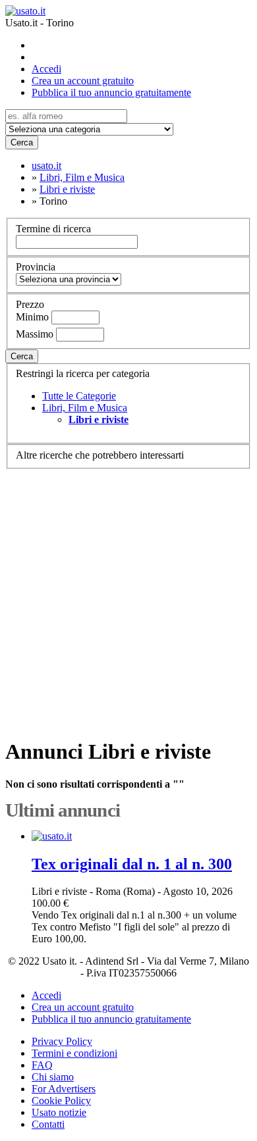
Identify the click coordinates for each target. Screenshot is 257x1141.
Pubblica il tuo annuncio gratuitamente (111, 92)
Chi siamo (53, 1076)
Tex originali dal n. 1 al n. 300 (132, 864)
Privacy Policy (62, 1041)
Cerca (22, 142)
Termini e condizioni (74, 1053)
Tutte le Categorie (79, 395)
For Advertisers (64, 1088)
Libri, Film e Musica (84, 407)
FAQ (42, 1065)
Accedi (46, 68)
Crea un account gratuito (83, 80)
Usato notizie (59, 1112)
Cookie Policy (61, 1100)
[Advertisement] (128, 597)
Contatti (48, 1124)
